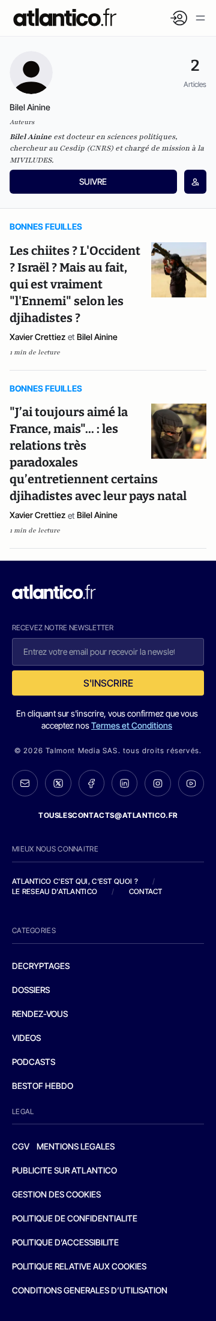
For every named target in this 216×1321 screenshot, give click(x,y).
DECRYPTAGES (41, 966)
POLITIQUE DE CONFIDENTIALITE (74, 1218)
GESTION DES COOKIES (56, 1194)
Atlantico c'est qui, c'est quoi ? (75, 881)
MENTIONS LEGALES (76, 1146)
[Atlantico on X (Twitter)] (58, 783)
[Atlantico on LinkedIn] (124, 783)
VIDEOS (26, 1038)
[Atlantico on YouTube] (191, 783)
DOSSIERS (31, 990)
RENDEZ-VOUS (40, 1014)
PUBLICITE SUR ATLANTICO (64, 1170)
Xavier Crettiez (37, 337)
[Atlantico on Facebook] (91, 783)
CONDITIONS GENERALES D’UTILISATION (89, 1290)
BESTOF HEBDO (42, 1086)
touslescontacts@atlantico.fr (108, 815)
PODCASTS (33, 1062)
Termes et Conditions (131, 725)
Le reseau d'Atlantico (54, 891)
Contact (146, 891)
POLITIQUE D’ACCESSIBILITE (65, 1242)
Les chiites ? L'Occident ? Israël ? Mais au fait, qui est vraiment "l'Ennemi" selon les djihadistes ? (75, 284)
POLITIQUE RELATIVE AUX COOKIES (79, 1266)
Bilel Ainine (97, 337)
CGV (20, 1146)
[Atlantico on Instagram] (157, 783)
